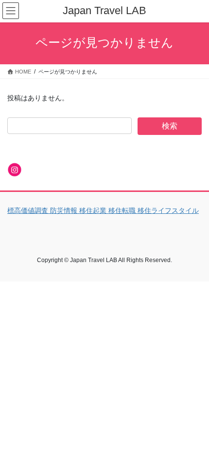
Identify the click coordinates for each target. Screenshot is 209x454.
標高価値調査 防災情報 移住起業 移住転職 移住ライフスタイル (103, 210)
